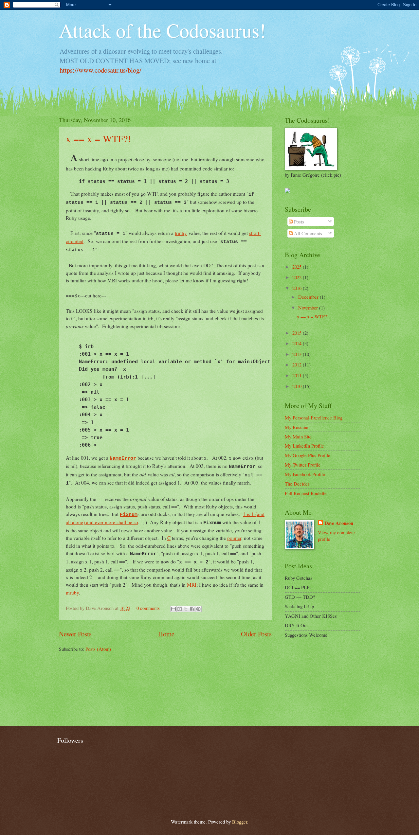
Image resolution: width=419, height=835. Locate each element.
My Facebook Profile (305, 474)
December (309, 296)
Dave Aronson (338, 523)
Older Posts (256, 633)
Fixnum (128, 515)
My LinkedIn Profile (304, 445)
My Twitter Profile (302, 464)
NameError (123, 458)
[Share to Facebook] (192, 609)
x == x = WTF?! (98, 138)
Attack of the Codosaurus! (162, 30)
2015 (297, 332)
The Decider (297, 483)
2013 (297, 354)
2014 (297, 343)
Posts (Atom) (98, 649)
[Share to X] (186, 609)
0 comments (148, 608)
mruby (72, 592)
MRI (191, 584)
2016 (297, 288)
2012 (297, 364)
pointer (234, 538)
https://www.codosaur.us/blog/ (100, 70)
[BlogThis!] (179, 609)
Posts (298, 221)
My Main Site (298, 436)
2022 (297, 277)
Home (166, 633)
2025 (297, 266)
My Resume (296, 427)
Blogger (239, 821)
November (308, 307)
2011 (297, 375)
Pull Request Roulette (306, 493)
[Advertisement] (317, 682)
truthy (181, 233)
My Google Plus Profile (307, 455)
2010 (297, 386)
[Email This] (173, 609)
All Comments (307, 233)
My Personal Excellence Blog (313, 417)
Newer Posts (75, 633)
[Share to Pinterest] (198, 609)
